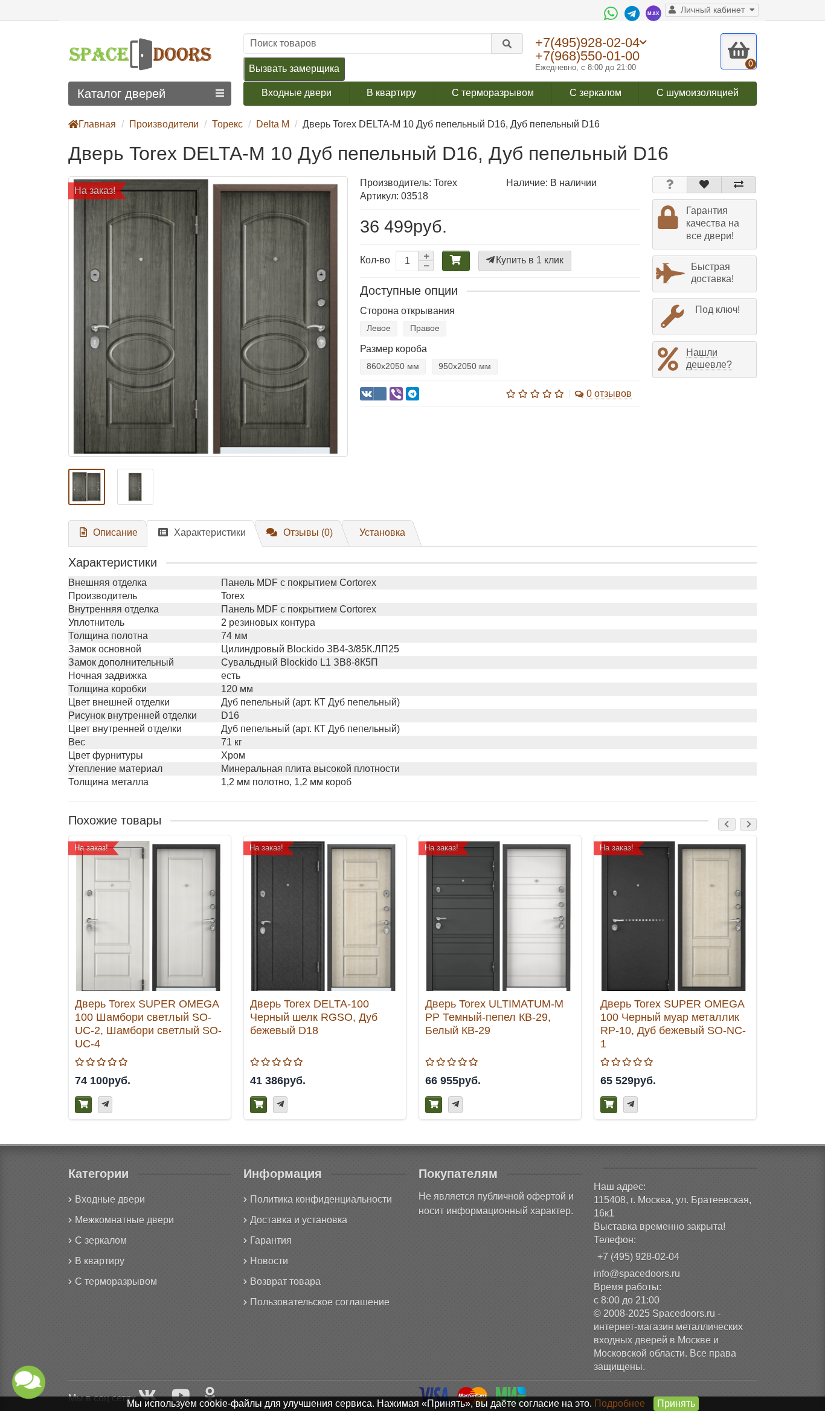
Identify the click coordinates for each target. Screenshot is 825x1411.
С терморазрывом (493, 93)
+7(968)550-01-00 (587, 55)
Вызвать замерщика (294, 68)
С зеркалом (595, 93)
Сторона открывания (407, 311)
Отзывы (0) (308, 532)
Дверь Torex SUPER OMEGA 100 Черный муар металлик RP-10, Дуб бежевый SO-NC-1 (673, 1023)
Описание (115, 532)
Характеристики (210, 532)
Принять (676, 1403)
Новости (269, 1261)
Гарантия (271, 1240)
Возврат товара (285, 1281)
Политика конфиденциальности (321, 1199)
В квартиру (391, 93)
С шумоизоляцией (697, 93)
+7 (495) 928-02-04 (638, 1257)
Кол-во (375, 260)
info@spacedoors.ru (637, 1273)
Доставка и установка (298, 1220)
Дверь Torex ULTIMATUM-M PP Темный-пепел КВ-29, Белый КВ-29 (494, 1017)
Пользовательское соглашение (320, 1302)
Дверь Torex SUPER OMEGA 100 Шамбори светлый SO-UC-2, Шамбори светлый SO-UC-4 (148, 1023)
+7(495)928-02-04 (587, 42)
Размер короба (393, 349)
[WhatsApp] (612, 13)
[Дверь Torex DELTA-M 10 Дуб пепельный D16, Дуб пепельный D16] (208, 316)
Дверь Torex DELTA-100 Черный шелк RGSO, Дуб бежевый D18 (313, 1017)
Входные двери (297, 93)
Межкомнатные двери (124, 1220)
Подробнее (619, 1403)
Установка (382, 532)
